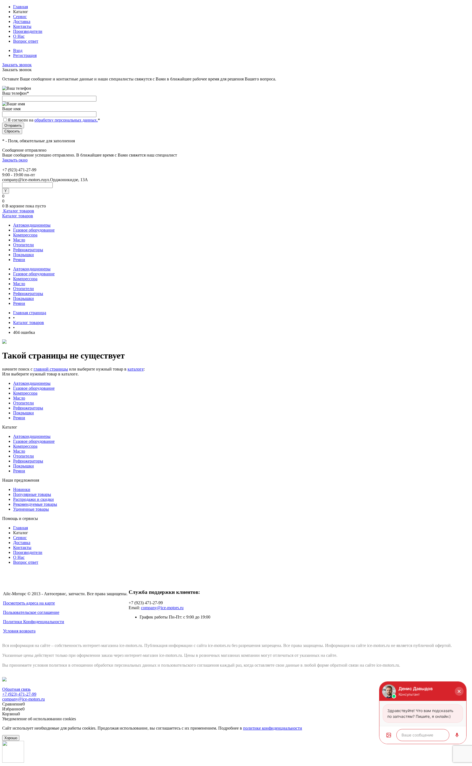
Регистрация (25, 55)
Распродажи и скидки (33, 499)
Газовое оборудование (34, 230)
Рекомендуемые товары (35, 504)
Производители (27, 31)
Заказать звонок (17, 64)
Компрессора (25, 235)
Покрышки (23, 254)
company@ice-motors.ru (162, 607)
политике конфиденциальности (272, 728)
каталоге (136, 369)
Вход (17, 50)
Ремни (19, 259)
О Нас (19, 36)
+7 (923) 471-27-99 (19, 694)
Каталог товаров (18, 211)
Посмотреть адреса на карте (29, 603)
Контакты (22, 26)
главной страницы (51, 369)
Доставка (21, 21)
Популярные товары (32, 494)
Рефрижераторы (28, 249)
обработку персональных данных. (66, 120)
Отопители (23, 244)
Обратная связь (16, 689)
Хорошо (10, 738)
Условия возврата (19, 631)
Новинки (21, 489)
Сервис (20, 16)
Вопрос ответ (25, 41)
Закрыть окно (15, 160)
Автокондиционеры (32, 225)
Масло (19, 240)
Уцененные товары (31, 509)
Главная (20, 6)
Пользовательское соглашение (31, 612)
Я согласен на (54, 120)
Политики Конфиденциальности (33, 621)
